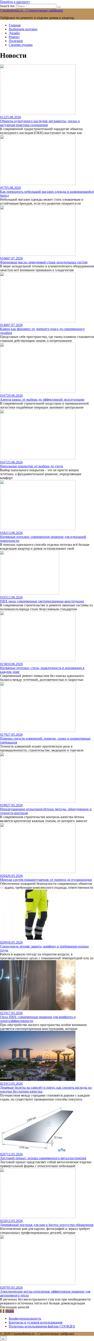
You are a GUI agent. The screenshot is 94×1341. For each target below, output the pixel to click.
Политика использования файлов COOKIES (42, 1326)
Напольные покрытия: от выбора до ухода (31, 466)
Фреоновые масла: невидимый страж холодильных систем (43, 262)
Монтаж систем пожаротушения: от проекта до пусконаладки (46, 880)
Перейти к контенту (15, 2)
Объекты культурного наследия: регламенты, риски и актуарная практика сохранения (40, 123)
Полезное (16, 41)
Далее (9, 1311)
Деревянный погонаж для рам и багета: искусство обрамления (46, 1225)
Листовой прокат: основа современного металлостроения (43, 1158)
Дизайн (14, 33)
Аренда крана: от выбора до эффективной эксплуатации (42, 399)
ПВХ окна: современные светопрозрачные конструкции (42, 601)
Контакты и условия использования (35, 1322)
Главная (15, 25)
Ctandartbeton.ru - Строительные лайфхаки (31, 10)
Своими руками (21, 45)
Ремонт (14, 37)
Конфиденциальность (25, 1318)
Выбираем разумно (23, 29)
